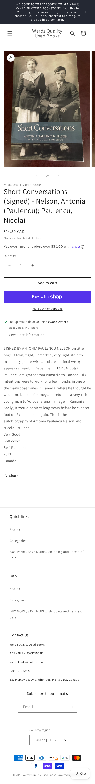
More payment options (48, 308)
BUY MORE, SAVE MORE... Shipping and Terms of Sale (47, 555)
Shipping (9, 238)
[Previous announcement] (9, 12)
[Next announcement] (86, 12)
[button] (9, 33)
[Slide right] (58, 176)
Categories (18, 541)
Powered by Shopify (69, 775)
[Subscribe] (71, 707)
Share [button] (13, 475)
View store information (27, 334)
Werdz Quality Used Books (39, 775)
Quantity (10, 256)
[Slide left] (36, 176)
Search (15, 529)
